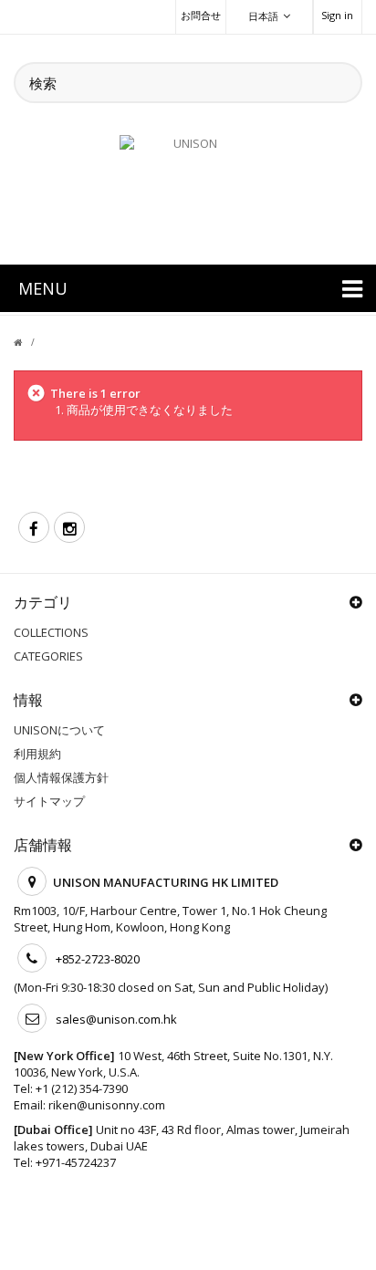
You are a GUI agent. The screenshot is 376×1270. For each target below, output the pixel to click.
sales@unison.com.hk (116, 1019)
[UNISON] (188, 189)
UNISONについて (59, 730)
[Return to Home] (29, 342)
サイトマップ (49, 801)
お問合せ (201, 15)
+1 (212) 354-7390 (82, 1088)
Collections (51, 632)
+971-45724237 (76, 1162)
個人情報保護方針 (61, 777)
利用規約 (37, 753)
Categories (48, 656)
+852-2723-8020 (98, 959)
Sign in (337, 15)
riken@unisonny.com (106, 1105)
